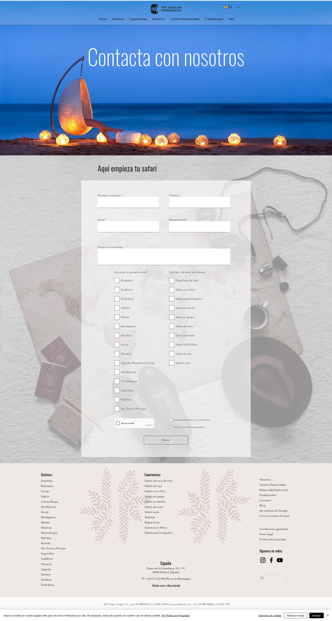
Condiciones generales (274, 529)
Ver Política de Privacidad (176, 615)
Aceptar (316, 615)
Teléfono (174, 195)
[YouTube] (279, 560)
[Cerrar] (328, 615)
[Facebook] (271, 560)
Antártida (46, 480)
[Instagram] (262, 560)
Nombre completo (109, 195)
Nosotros (265, 479)
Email (101, 219)
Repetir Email (177, 219)
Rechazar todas (295, 615)
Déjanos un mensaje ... (112, 247)
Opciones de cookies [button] (270, 615)
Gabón (45, 496)
